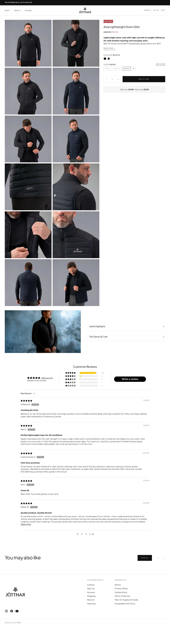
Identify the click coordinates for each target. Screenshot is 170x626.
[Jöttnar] (15, 592)
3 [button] (86, 534)
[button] (147, 10)
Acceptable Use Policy (125, 603)
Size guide (160, 64)
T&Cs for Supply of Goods (126, 600)
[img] (26, 401)
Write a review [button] (130, 379)
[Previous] (158, 558)
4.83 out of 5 (47, 378)
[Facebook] (11, 611)
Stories (28, 10)
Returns (90, 600)
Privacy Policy (121, 588)
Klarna (118, 585)
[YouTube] (17, 611)
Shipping (91, 596)
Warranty (91, 603)
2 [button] (81, 534)
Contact (91, 585)
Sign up (90, 588)
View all (145, 558)
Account (91, 592)
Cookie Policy (121, 592)
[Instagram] (6, 611)
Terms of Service (122, 596)
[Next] (163, 558)
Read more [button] (26, 524)
